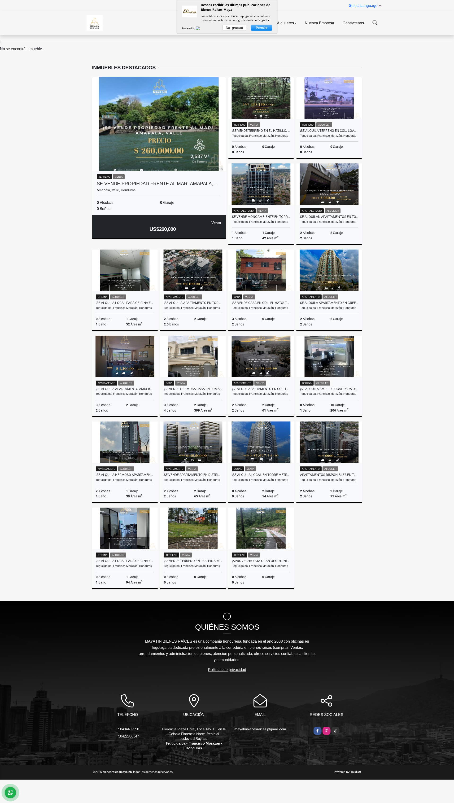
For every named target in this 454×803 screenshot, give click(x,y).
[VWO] (200, 28)
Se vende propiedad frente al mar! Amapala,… (157, 183)
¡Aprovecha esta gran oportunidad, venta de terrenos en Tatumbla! (261, 561)
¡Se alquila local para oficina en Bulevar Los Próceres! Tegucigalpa (125, 303)
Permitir (261, 28)
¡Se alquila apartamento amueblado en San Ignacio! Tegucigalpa (125, 389)
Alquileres (285, 23)
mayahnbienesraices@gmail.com (260, 729)
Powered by (189, 28)
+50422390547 (127, 736)
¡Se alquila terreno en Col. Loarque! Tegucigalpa (329, 130)
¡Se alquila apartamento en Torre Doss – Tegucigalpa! (193, 303)
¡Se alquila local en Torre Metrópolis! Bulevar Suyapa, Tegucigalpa (261, 475)
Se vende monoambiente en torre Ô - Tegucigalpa (261, 217)
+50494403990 (127, 729)
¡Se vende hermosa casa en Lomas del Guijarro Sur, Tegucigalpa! (193, 389)
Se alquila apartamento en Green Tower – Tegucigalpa (329, 303)
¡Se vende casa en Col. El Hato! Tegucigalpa (261, 303)
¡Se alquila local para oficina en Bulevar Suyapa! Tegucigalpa (125, 561)
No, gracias (234, 28)
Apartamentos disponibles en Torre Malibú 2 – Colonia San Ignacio (329, 475)
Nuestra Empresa (319, 23)
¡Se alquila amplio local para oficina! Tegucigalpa (329, 389)
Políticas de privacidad (227, 670)
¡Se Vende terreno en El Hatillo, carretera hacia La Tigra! (261, 130)
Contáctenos (353, 23)
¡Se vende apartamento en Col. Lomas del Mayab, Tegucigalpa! (261, 389)
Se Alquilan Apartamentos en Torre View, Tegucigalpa (329, 217)
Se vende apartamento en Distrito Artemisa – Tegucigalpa (193, 475)
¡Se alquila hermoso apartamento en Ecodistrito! (125, 475)
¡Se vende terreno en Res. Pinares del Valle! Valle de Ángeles (193, 561)
